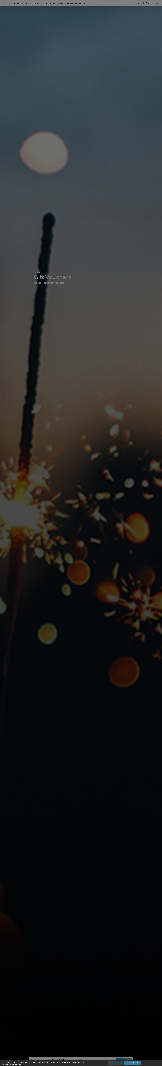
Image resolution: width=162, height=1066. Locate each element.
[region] (81, 1063)
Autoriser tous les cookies (132, 1062)
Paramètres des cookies (115, 1062)
